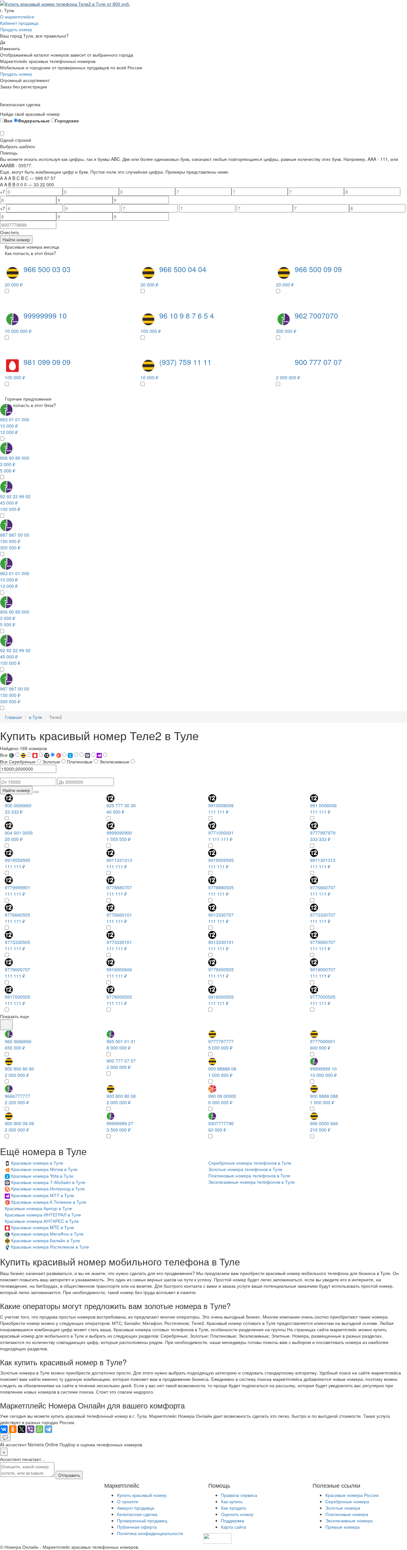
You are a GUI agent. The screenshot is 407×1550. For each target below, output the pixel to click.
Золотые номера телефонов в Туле (245, 1169)
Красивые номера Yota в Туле (42, 1176)
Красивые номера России (352, 1495)
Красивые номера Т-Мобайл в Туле (48, 1182)
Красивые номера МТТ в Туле (42, 1195)
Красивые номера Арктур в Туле (38, 1208)
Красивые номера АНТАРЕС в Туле (42, 1221)
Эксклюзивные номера (349, 1520)
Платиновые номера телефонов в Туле (249, 1175)
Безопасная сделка (137, 1514)
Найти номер (16, 239)
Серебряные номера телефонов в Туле (249, 1163)
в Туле (35, 717)
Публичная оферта (137, 1527)
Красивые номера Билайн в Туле (45, 1240)
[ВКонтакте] (4, 1429)
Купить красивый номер (142, 1495)
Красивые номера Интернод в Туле (48, 1188)
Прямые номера (342, 1527)
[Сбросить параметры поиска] (36, 792)
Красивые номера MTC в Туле (42, 1227)
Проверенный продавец (142, 1520)
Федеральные (34, 120)
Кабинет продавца (19, 23)
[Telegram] (48, 1429)
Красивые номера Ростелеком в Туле (50, 1246)
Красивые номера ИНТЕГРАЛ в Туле (43, 1214)
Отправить (69, 1475)
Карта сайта (233, 1527)
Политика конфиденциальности (150, 1533)
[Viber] (30, 1429)
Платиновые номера (346, 1514)
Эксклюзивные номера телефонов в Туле (251, 1182)
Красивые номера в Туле (37, 1163)
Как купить (232, 1501)
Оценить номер (237, 1514)
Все (8, 120)
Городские (67, 120)
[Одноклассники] (13, 1429)
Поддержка (232, 1520)
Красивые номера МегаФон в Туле (47, 1233)
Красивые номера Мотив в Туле (44, 1169)
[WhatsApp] (39, 1429)
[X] (21, 1429)
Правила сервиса (239, 1495)
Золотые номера (342, 1508)
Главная (13, 717)
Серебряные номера (347, 1501)
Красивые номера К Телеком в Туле (48, 1202)
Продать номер (16, 29)
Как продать (233, 1508)
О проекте (127, 1501)
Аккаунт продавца (135, 1508)
